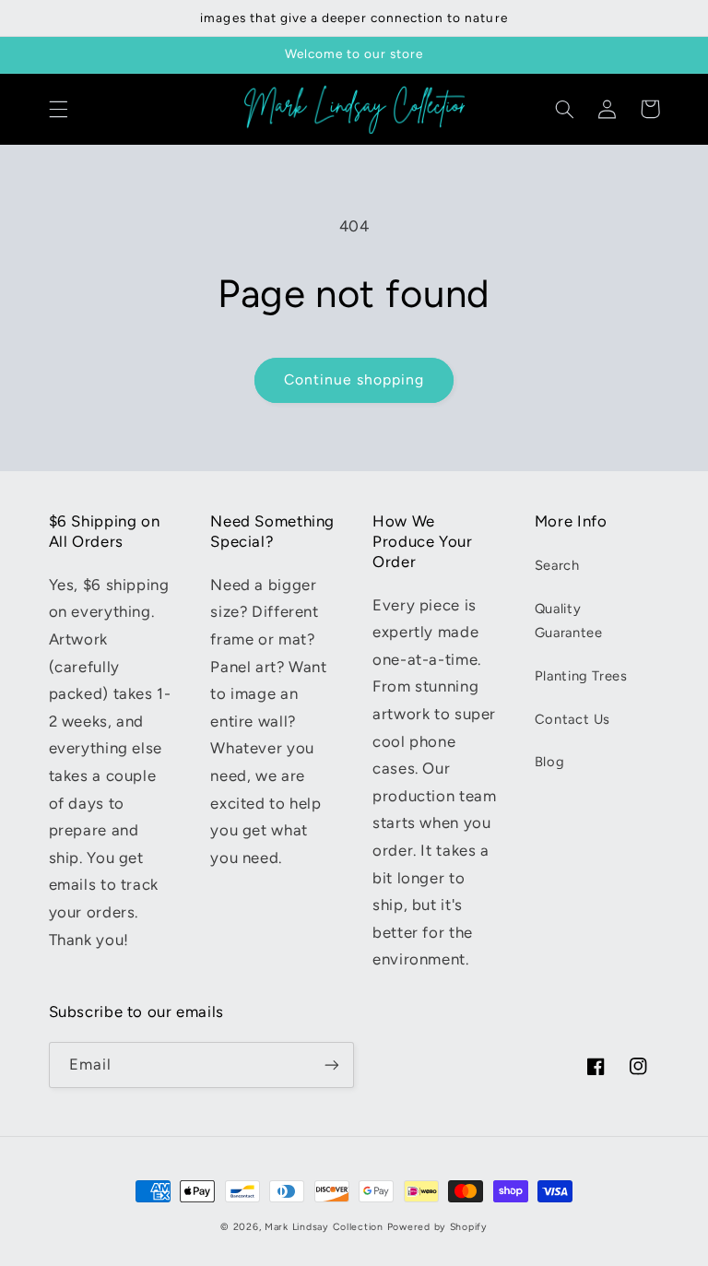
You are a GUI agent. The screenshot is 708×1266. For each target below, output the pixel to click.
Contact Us (572, 719)
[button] (58, 109)
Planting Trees (581, 676)
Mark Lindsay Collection (324, 1227)
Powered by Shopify (437, 1227)
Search (557, 565)
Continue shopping (354, 379)
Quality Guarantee (569, 620)
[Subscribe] (332, 1064)
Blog (550, 761)
